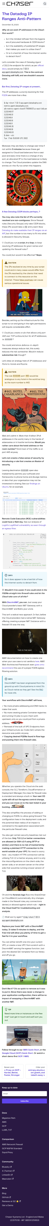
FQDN (4, 95)
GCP (20, 1056)
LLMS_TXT (7, 1130)
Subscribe (25, 1101)
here (37, 661)
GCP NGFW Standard (12, 1149)
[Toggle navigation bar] (4, 3)
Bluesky (6, 1167)
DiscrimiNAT (13, 602)
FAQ (41, 690)
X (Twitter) (7, 1171)
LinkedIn (6, 1175)
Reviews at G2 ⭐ (10, 1201)
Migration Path (8, 1118)
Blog (4, 1193)
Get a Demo (7, 1205)
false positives (26, 280)
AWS (26, 1056)
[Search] (45, 4)
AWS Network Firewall (12, 1144)
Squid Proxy (7, 1152)
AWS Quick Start (31, 1050)
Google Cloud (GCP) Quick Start (17, 1053)
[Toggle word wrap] (39, 103)
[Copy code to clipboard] (44, 103)
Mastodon (6, 1179)
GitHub (5, 1197)
